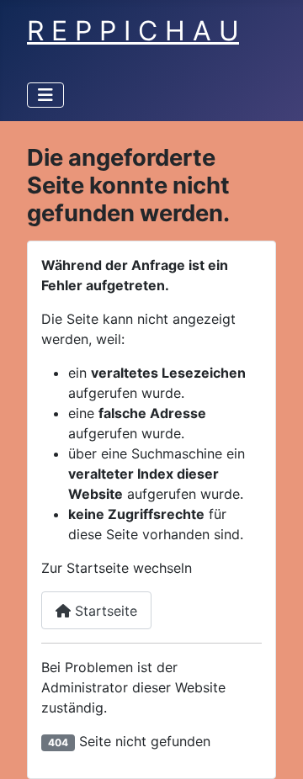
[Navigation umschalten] (45, 95)
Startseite (104, 610)
